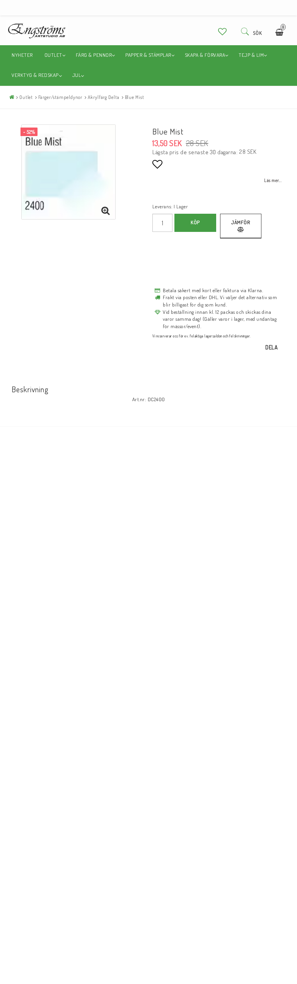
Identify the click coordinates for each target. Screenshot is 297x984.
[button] (222, 31)
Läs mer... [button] (273, 180)
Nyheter (22, 55)
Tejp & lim (251, 55)
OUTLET (53, 55)
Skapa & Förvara (205, 55)
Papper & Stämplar (148, 55)
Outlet (26, 97)
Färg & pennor (94, 55)
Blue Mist (134, 97)
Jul (76, 75)
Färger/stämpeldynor (60, 97)
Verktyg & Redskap (35, 75)
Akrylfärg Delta (103, 97)
